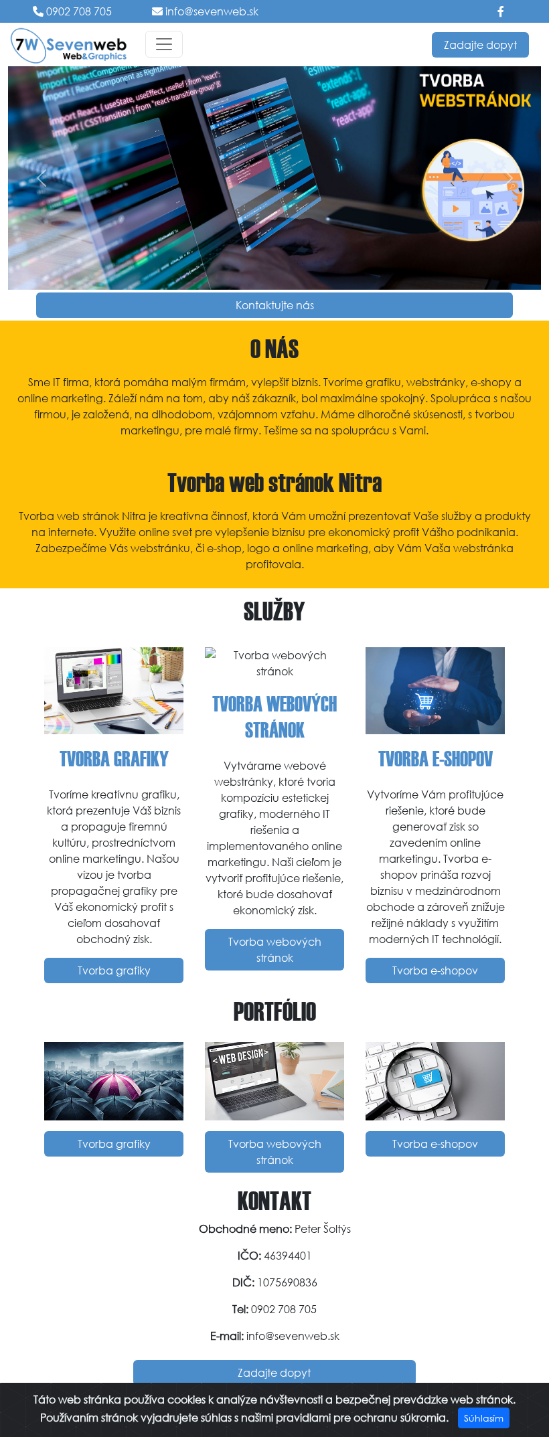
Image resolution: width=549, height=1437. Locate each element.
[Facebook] (500, 11)
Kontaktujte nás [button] (275, 305)
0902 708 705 (78, 11)
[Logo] (68, 44)
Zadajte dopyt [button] (480, 44)
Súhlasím (483, 1418)
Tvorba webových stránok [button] (274, 949)
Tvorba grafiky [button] (114, 970)
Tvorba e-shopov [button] (435, 970)
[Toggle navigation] (164, 44)
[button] (41, 178)
